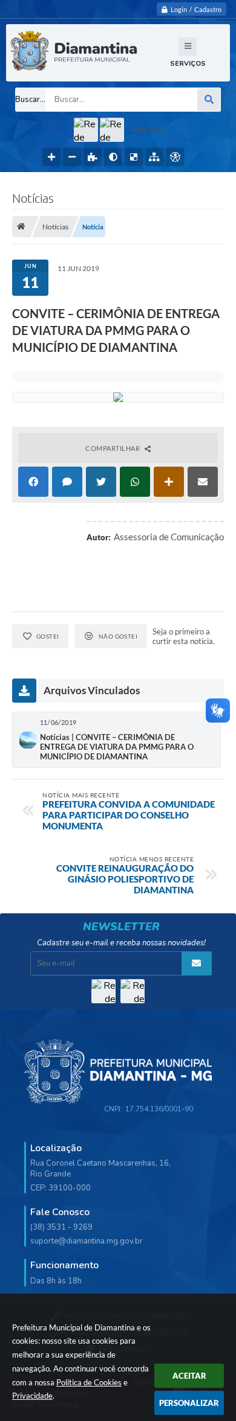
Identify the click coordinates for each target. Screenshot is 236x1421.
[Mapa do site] (154, 157)
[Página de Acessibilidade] (175, 157)
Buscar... (30, 99)
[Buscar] (208, 99)
